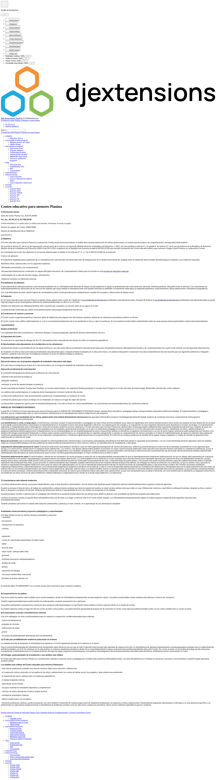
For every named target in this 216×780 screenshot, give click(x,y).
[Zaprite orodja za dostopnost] (7, 14)
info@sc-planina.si (12, 126)
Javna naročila (16, 177)
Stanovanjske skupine (19, 154)
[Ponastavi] (3, 14)
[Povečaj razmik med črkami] (33, 63)
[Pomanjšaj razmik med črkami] (29, 63)
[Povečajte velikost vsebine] (29, 56)
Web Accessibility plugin (10, 118)
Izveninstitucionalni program (16, 140)
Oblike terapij (15, 144)
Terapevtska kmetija (18, 152)
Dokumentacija (11, 175)
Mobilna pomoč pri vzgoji (20, 142)
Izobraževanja (11, 173)
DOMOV (8, 136)
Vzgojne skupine (16, 150)
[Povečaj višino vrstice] (26, 61)
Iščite (3, 130)
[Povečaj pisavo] (27, 58)
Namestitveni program (14, 146)
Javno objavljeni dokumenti (21, 183)
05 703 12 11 (10, 124)
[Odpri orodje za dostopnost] (4, 4)
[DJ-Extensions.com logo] (108, 116)
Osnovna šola (15, 165)
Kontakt (8, 185)
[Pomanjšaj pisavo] (24, 58)
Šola (7, 163)
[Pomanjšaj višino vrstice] (22, 61)
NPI (11, 169)
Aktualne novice (16, 138)
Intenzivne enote (16, 148)
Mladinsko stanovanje (18, 156)
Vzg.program (15, 171)
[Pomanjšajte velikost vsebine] (26, 56)
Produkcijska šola (17, 167)
